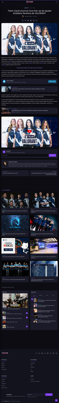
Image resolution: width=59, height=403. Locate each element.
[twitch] (51, 353)
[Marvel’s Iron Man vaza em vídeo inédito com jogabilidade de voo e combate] (35, 310)
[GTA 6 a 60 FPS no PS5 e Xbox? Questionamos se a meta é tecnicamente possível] (35, 321)
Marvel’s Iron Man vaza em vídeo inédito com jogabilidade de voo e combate (46, 311)
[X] (25, 20)
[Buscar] (56, 2)
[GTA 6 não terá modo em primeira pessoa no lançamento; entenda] (35, 305)
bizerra (41, 63)
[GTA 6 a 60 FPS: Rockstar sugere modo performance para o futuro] (35, 315)
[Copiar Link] (36, 20)
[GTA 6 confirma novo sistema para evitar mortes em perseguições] (35, 300)
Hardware (3, 379)
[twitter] (36, 353)
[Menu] (2, 2)
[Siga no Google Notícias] (34, 20)
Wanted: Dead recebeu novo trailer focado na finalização (29, 67)
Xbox (32, 365)
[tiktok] (45, 353)
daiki (56, 59)
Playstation (33, 363)
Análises (2, 363)
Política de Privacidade (35, 381)
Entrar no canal (52, 81)
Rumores (3, 385)
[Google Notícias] (56, 353)
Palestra (3, 64)
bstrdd (9, 61)
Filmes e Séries (4, 387)
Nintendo (32, 367)
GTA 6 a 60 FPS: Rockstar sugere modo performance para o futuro (45, 316)
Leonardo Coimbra (28, 16)
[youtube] (42, 353)
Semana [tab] (40, 295)
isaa (21, 63)
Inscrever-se (52, 155)
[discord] (53, 353)
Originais (3, 365)
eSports (26, 7)
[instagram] (39, 353)
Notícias (2, 367)
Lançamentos (3, 369)
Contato (32, 379)
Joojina (30, 63)
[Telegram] (31, 20)
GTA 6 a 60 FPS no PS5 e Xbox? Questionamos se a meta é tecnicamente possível (47, 321)
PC (31, 369)
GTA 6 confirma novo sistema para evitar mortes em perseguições (47, 301)
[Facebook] (28, 20)
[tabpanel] (43, 310)
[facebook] (48, 353)
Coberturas (3, 383)
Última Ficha (6, 401)
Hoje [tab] (34, 295)
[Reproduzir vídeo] (29, 131)
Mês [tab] (47, 295)
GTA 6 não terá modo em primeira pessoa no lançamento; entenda (46, 306)
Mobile (32, 371)
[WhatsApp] (22, 20)
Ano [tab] (53, 295)
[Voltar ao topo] (56, 400)
